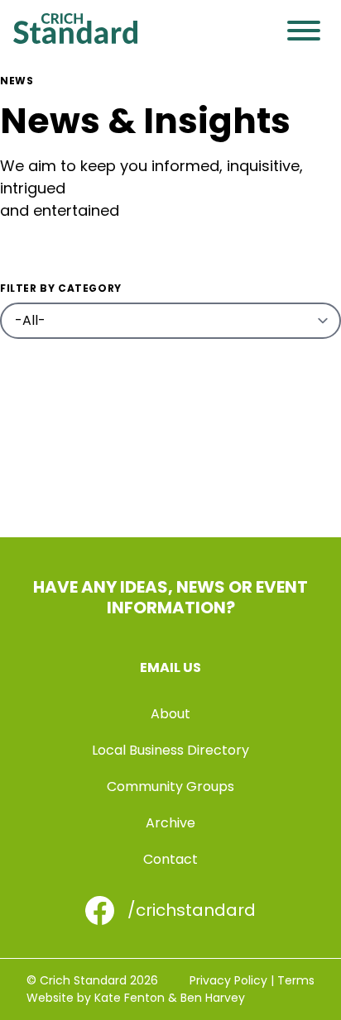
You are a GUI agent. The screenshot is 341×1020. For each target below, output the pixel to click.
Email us (170, 667)
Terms (296, 980)
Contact (170, 859)
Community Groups (170, 786)
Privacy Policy (228, 980)
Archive (170, 822)
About (170, 713)
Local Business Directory (170, 750)
